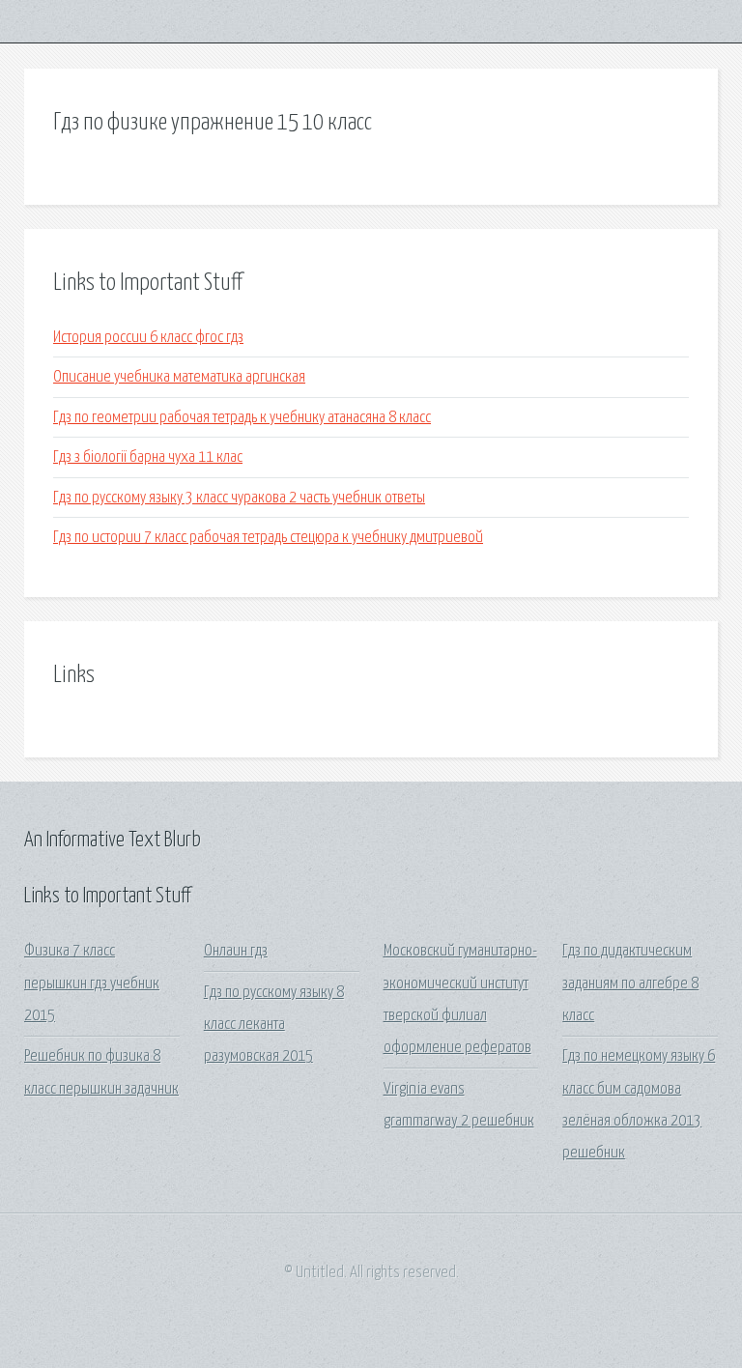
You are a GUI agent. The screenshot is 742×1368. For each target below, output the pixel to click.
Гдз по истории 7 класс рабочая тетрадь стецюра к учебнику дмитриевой (268, 537)
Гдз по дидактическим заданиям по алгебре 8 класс (630, 983)
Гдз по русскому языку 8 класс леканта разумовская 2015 (274, 1025)
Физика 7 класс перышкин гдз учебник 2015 (91, 983)
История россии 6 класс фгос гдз (148, 337)
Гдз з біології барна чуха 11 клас (148, 457)
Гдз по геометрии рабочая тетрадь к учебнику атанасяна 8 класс (242, 418)
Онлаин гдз (236, 951)
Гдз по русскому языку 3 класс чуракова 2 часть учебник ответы (239, 498)
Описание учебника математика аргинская (179, 377)
